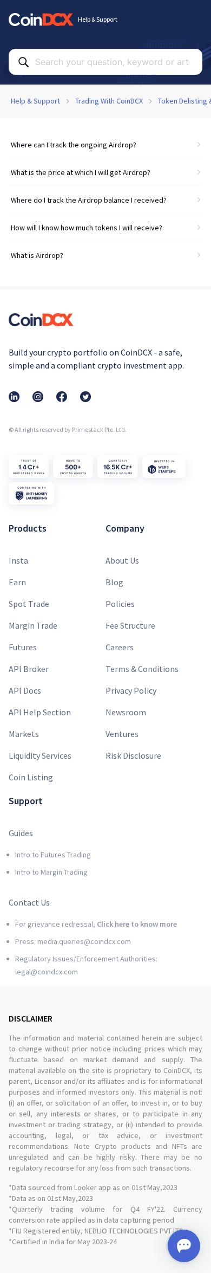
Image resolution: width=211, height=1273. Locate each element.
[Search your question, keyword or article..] (23, 61)
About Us (122, 560)
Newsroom (126, 712)
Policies (120, 603)
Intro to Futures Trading (53, 855)
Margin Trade (33, 625)
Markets (24, 733)
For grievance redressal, (96, 924)
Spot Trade (29, 603)
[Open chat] (184, 1246)
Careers (120, 647)
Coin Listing (31, 777)
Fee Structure (130, 625)
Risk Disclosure (133, 755)
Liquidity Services (40, 755)
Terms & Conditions (142, 668)
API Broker (29, 668)
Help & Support (35, 101)
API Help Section (40, 712)
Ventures (122, 733)
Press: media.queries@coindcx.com (73, 941)
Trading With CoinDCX (109, 101)
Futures (23, 647)
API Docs (25, 690)
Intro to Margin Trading (51, 872)
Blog (114, 582)
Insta (18, 560)
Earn (17, 582)
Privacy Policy (131, 690)
